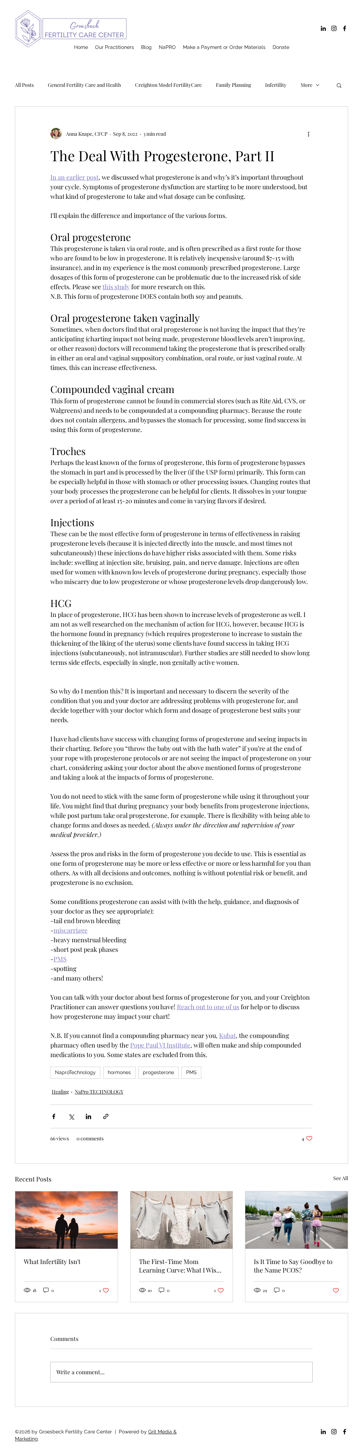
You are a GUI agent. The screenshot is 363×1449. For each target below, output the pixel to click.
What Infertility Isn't (52, 1261)
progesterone (158, 1072)
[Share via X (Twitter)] (71, 1116)
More (306, 85)
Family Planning (233, 85)
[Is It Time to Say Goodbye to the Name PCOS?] (296, 1220)
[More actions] (308, 133)
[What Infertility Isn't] (66, 1220)
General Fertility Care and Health (84, 85)
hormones (119, 1072)
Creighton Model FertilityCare (168, 85)
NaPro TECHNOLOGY (99, 1091)
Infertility (275, 85)
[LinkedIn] (323, 28)
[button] (339, 85)
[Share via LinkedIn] (88, 1116)
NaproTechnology (75, 1072)
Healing (60, 1091)
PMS (191, 1072)
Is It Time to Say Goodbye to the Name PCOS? (293, 1265)
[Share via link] (105, 1116)
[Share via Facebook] (53, 1116)
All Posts (24, 85)
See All (340, 1178)
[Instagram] (333, 28)
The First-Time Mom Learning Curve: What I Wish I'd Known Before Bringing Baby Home (179, 1265)
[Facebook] (344, 28)
